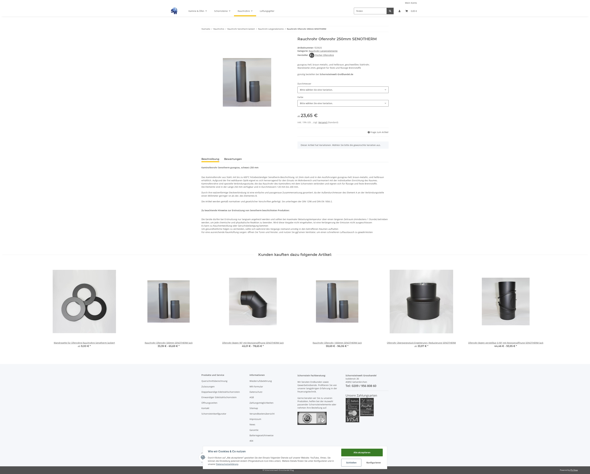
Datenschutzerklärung (227, 464)
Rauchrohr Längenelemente (323, 50)
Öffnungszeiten (209, 402)
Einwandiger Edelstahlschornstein (219, 397)
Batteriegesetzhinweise (261, 435)
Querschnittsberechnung (214, 381)
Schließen (351, 462)
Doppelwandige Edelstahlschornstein (220, 391)
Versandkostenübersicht (262, 413)
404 (251, 440)
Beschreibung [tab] (210, 159)
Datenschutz (256, 391)
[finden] (390, 11)
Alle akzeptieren (362, 452)
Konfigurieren (373, 462)
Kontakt (205, 408)
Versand (322, 122)
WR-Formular (256, 386)
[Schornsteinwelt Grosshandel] (174, 11)
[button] (399, 11)
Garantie (254, 430)
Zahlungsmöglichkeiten (261, 402)
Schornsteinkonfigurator (213, 413)
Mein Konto (411, 2)
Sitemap (254, 408)
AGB (252, 397)
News (252, 424)
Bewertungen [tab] (233, 159)
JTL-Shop (574, 470)
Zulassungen (208, 386)
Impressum (255, 419)
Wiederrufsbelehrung (261, 381)
